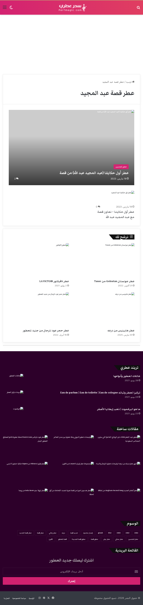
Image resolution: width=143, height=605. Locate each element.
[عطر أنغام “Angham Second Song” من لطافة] (117, 501)
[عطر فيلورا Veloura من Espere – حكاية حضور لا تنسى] (25, 474)
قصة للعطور (62, 539)
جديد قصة (74, 533)
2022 (136, 533)
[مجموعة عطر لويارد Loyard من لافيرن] (71, 474)
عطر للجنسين (133, 539)
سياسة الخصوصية (19, 598)
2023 (127, 533)
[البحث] (138, 9)
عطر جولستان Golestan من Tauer (114, 281)
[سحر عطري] (71, 7)
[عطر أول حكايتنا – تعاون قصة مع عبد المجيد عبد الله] (122, 197)
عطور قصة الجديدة (78, 539)
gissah (100, 533)
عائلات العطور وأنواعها (126, 376)
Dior (110, 533)
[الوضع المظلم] (11, 9)
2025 (118, 533)
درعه (63, 533)
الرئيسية (129, 82)
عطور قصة (94, 539)
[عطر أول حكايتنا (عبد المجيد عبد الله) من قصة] (71, 147)
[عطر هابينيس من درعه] (104, 309)
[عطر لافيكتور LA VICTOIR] (39, 260)
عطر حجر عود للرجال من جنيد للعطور (46, 331)
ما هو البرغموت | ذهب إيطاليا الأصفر (118, 409)
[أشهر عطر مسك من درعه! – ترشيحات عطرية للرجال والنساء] (117, 474)
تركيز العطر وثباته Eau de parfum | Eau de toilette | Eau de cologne (100, 393)
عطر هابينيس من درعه (120, 331)
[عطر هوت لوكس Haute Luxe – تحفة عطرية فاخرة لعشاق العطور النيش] (25, 448)
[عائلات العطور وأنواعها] (13, 381)
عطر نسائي (119, 539)
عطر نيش (106, 539)
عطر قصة (40, 533)
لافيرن (51, 539)
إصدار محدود (88, 533)
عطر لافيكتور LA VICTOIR (54, 281)
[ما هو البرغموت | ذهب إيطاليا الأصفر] (13, 414)
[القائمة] (5, 9)
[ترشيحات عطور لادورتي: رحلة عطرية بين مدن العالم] (71, 448)
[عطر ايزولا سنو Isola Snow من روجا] (25, 501)
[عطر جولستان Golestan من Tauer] (104, 260)
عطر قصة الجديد (25, 533)
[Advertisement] (71, 44)
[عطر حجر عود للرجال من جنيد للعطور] (39, 309)
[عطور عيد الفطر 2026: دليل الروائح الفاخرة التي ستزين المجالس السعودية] (117, 448)
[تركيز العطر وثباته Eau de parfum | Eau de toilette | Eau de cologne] (13, 397)
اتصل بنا (7, 598)
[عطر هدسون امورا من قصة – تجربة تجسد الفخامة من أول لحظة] (71, 501)
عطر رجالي (52, 533)
